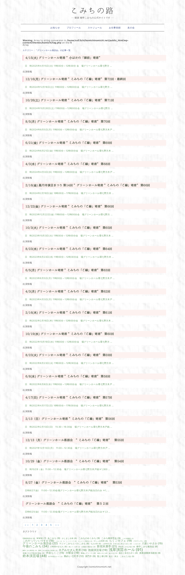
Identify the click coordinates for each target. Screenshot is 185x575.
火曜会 (73, 552)
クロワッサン (140, 541)
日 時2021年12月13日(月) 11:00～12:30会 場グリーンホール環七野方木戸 (66, 448)
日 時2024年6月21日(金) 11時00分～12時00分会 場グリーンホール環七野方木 (68, 150)
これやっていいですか (38, 540)
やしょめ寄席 (101, 541)
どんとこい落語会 (85, 541)
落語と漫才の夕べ (128, 553)
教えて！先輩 (74, 547)
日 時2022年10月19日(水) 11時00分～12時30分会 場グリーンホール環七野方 (67, 341)
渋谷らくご (55, 553)
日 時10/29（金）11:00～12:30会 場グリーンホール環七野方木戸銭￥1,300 (66, 469)
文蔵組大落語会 (88, 547)
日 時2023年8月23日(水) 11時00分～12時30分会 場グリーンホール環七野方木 (68, 257)
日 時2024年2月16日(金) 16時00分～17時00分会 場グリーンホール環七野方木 (68, 193)
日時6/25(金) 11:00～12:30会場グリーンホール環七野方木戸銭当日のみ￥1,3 (66, 511)
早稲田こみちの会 (126, 547)
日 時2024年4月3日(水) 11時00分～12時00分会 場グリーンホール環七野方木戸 (69, 172)
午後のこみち (36, 546)
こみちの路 (92, 10)
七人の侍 (96, 544)
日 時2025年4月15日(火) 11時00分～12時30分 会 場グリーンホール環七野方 (67, 65)
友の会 (131, 27)
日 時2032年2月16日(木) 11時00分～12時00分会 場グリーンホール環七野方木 (68, 320)
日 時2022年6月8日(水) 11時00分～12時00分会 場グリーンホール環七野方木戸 (69, 384)
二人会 (136, 544)
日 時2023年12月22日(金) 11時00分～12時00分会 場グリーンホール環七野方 (68, 214)
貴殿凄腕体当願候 (150, 553)
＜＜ (26, 525)
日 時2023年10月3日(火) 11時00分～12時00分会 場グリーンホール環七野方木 (68, 235)
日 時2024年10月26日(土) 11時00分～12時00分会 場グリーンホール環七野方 (68, 108)
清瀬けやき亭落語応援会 (34, 553)
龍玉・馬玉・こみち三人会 (121, 556)
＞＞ (57, 525)
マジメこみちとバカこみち (74, 544)
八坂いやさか (152, 543)
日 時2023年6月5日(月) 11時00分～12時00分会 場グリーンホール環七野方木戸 (69, 278)
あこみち (54, 538)
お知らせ (55, 27)
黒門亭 (90, 556)
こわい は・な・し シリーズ (66, 541)
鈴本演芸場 (35, 555)
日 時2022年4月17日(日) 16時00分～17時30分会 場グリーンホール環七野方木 (68, 405)
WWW (41, 538)
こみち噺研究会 (111, 538)
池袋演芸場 (97, 550)
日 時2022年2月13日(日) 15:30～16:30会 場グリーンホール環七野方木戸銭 (67, 426)
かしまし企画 (69, 538)
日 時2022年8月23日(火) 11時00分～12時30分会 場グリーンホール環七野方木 (68, 363)
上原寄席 (107, 544)
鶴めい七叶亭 (74, 556)
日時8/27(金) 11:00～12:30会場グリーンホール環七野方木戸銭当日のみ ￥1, (66, 490)
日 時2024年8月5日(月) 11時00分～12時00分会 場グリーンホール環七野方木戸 (69, 129)
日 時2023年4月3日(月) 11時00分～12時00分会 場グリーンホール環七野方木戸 (69, 299)
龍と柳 (102, 556)
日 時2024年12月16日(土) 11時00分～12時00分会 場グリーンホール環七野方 (67, 87)
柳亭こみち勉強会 (147, 547)
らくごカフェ (120, 540)
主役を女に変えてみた (122, 544)
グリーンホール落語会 (40, 543)
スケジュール (95, 27)
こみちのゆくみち (89, 538)
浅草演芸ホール (126, 549)
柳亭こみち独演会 (30, 550)
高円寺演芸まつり (55, 556)
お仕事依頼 (115, 27)
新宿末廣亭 (107, 546)
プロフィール (74, 27)
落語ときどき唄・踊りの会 (107, 553)
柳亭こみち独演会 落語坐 (48, 550)
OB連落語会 (29, 538)
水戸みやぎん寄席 (73, 550)
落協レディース (88, 553)
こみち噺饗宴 (128, 538)
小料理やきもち (58, 547)
